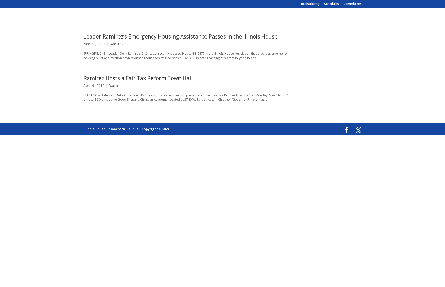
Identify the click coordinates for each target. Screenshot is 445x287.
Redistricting (310, 4)
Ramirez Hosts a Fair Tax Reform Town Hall (138, 78)
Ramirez (116, 43)
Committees (353, 4)
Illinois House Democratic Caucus (110, 129)
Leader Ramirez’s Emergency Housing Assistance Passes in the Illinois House (180, 36)
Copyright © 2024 (155, 129)
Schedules (331, 4)
